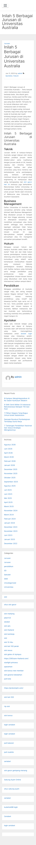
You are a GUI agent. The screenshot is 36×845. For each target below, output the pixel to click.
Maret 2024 (9, 515)
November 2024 (11, 511)
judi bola (7, 679)
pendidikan (8, 566)
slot (5, 597)
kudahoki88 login (11, 807)
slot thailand (9, 630)
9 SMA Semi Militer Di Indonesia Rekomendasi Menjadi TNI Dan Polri (17, 407)
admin (20, 73)
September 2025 (11, 482)
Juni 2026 (8, 449)
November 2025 (10, 473)
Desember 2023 (10, 527)
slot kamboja (9, 634)
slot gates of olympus (12, 654)
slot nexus (8, 650)
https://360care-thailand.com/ (16, 658)
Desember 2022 (10, 543)
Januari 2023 (9, 539)
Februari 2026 (10, 461)
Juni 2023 (8, 535)
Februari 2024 (10, 519)
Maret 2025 (9, 506)
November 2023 (11, 531)
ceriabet (7, 761)
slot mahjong (9, 614)
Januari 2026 (9, 465)
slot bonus (8, 715)
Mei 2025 (8, 498)
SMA (6, 579)
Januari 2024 (9, 523)
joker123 (7, 618)
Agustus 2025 (10, 486)
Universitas (8, 587)
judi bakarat (9, 743)
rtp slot (7, 706)
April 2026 (8, 453)
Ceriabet (7, 816)
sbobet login (26, 334)
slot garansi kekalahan (13, 675)
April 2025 (8, 502)
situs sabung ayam (11, 789)
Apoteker (9, 76)
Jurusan (7, 43)
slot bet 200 (9, 697)
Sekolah (7, 575)
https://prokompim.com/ (13, 688)
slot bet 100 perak (11, 646)
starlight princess (11, 663)
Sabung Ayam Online (12, 780)
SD (5, 571)
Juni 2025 (8, 494)
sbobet (7, 622)
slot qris (7, 626)
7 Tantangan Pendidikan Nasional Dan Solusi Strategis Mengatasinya (18, 428)
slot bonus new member (14, 671)
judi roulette (9, 752)
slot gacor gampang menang (15, 770)
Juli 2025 (8, 490)
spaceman (8, 667)
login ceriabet (9, 725)
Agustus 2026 (10, 445)
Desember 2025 (10, 469)
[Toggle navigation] (5, 5)
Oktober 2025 (9, 478)
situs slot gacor (10, 605)
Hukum (16, 76)
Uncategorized (10, 583)
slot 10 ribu (8, 642)
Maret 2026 (9, 457)
